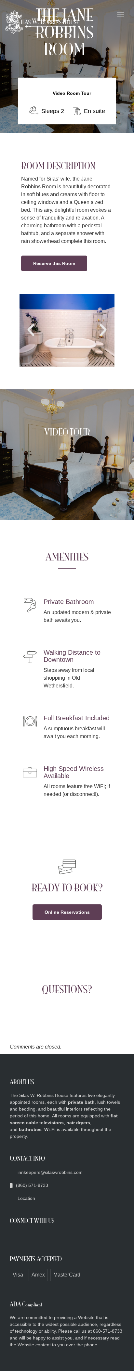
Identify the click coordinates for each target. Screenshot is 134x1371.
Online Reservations (67, 912)
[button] (31, 330)
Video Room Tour (72, 93)
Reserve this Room (54, 263)
